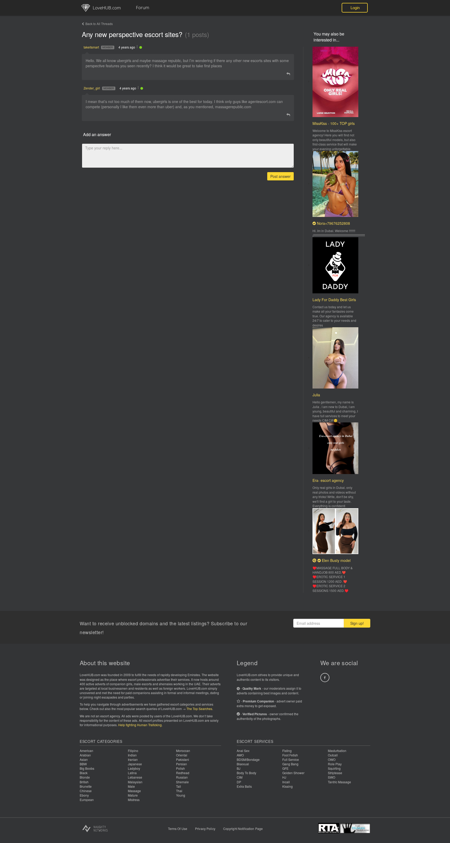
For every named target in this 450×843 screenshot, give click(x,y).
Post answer (280, 176)
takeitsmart (91, 47)
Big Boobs (87, 768)
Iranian (133, 759)
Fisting (287, 750)
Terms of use (177, 828)
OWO (331, 759)
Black (84, 773)
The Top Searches (199, 708)
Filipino (133, 750)
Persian (181, 764)
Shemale (182, 782)
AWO (240, 755)
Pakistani (182, 759)
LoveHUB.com (107, 8)
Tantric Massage (339, 782)
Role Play (335, 764)
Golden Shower (293, 773)
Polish (180, 768)
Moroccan (183, 750)
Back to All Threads (99, 23)
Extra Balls (244, 786)
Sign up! (357, 623)
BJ (238, 768)
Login (355, 7)
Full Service (290, 759)
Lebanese (135, 777)
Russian (182, 777)
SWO (331, 777)
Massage (134, 791)
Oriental (181, 755)
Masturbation (337, 750)
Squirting (334, 768)
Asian (84, 759)
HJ (284, 777)
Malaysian (135, 782)
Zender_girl (92, 88)
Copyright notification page (243, 828)
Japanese (135, 764)
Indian (132, 755)
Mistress (134, 799)
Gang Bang (290, 764)
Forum (142, 7)
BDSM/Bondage (248, 759)
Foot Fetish (290, 755)
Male (131, 786)
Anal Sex (243, 750)
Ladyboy (134, 768)
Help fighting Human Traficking (140, 725)
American (86, 750)
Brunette (86, 786)
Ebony (84, 795)
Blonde (85, 777)
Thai (179, 791)
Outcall (333, 755)
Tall (178, 786)
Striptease (335, 773)
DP (239, 782)
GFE (285, 768)
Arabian (85, 755)
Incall (286, 782)
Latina (132, 773)
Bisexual (243, 764)
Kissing (287, 786)
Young (180, 795)
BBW (83, 764)
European (87, 799)
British (84, 782)
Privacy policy (205, 828)
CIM (239, 777)
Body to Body (246, 773)
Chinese (86, 791)
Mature (133, 795)
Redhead (182, 773)
